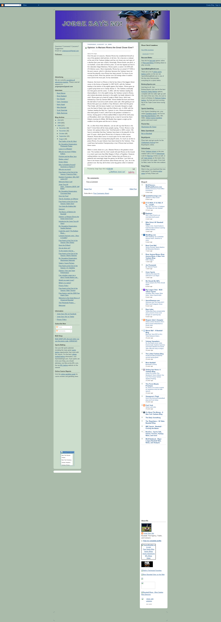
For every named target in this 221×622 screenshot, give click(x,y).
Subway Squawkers (153, 341)
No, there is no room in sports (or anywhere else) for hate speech (155, 389)
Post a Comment (92, 182)
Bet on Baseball (146, 133)
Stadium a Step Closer (153, 197)
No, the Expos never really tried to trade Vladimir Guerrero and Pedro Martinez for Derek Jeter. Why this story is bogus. (155, 345)
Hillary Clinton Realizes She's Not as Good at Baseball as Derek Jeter (155, 323)
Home (111, 189)
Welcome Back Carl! (65, 182)
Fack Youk (149, 405)
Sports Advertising (148, 554)
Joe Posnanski (151, 265)
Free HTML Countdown (147, 49)
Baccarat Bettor (148, 63)
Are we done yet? (64, 248)
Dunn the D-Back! (65, 245)
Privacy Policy (63, 286)
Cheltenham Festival (148, 142)
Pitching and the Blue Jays (68, 156)
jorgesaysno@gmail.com (70, 51)
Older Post (133, 189)
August (61, 139)
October (62, 133)
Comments (61, 331)
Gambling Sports (151, 113)
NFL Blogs (148, 556)
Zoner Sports (150, 272)
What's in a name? (65, 283)
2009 (59, 123)
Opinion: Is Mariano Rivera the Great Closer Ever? (110, 47)
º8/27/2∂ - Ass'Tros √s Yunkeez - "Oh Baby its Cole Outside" (155, 207)
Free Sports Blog (148, 549)
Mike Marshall (61, 107)
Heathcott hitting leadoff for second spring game (154, 356)
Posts (60, 327)
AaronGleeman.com (153, 300)
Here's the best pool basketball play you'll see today (155, 399)
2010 (59, 120)
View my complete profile (152, 541)
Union (148, 558)
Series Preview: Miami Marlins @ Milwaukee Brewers (155, 248)
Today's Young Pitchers (66, 263)
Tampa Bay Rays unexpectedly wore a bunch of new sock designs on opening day (155, 313)
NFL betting (64, 365)
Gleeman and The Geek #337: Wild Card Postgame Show (155, 303)
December (62, 128)
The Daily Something (153, 418)
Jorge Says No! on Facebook (66, 314)
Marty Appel (61, 104)
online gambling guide (68, 374)
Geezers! (62, 209)
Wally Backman (62, 113)
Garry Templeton (62, 102)
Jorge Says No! (145, 53)
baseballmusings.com (153, 196)
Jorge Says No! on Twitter (65, 317)
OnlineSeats (160, 153)
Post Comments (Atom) (101, 193)
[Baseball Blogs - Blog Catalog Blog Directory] (153, 594)
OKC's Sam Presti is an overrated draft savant (153, 216)
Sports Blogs (148, 551)
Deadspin (149, 213)
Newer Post (88, 189)
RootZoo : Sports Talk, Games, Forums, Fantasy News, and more (154, 433)
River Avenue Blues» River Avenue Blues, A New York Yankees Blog (155, 256)
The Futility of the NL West (68, 141)
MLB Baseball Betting (148, 116)
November (62, 131)
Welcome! (62, 305)
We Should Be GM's (153, 281)
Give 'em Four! (63, 196)
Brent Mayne (61, 93)
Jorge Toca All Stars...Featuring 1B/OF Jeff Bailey (69, 186)
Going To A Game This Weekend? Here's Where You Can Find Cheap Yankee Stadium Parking (155, 376)
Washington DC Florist (148, 127)
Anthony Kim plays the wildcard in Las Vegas (153, 275)
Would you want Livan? (66, 280)
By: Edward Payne (151, 267)
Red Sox (150, 156)
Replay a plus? (64, 159)
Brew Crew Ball (151, 245)
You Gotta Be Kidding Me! (67, 206)
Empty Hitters (63, 162)
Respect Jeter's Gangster (154, 320)
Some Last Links (151, 407)
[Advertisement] (150, 482)
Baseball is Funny (151, 364)
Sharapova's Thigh (152, 396)
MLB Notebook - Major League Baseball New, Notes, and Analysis (153, 441)
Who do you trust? (65, 169)
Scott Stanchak (62, 110)
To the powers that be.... (67, 251)
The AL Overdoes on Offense (68, 199)
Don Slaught (61, 99)
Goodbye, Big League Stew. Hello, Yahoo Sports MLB (154, 294)
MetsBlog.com (151, 235)
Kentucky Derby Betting (149, 91)
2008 (59, 125)
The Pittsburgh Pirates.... (67, 303)
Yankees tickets (151, 151)
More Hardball (151, 363)
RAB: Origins (150, 260)
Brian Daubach (62, 96)
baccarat (152, 60)
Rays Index (149, 309)
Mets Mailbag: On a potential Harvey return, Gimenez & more (154, 238)
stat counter (149, 604)
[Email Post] (133, 169)
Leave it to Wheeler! (65, 149)
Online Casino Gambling (154, 118)
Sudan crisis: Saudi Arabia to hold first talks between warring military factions (155, 227)
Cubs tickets (148, 158)
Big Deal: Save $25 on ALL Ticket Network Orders (154, 335)
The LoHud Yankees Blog (155, 354)
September (63, 136)
